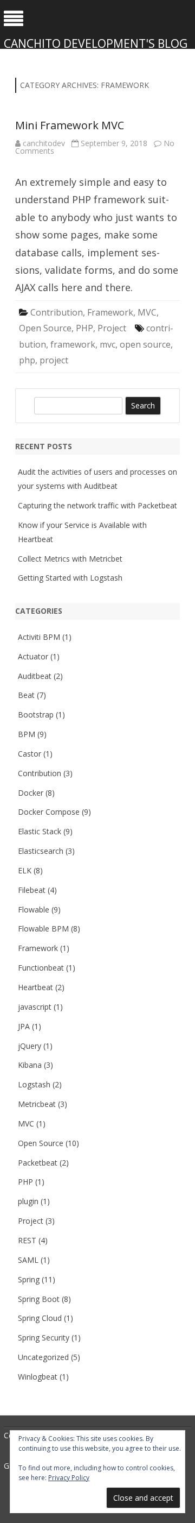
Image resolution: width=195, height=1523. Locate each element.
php (27, 360)
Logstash (34, 1084)
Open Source (45, 328)
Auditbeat (34, 676)
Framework (110, 312)
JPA (24, 1026)
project (54, 360)
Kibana (30, 1065)
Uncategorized (43, 1357)
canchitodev (44, 143)
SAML (28, 1260)
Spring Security (43, 1337)
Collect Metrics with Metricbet (70, 558)
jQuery (29, 1046)
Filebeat (32, 890)
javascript (34, 1007)
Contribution (56, 312)
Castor (29, 753)
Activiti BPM (39, 637)
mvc (107, 344)
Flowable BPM (43, 928)
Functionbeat (41, 967)
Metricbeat (37, 1104)
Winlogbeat (37, 1376)
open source (145, 344)
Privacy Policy (68, 1477)
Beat (26, 695)
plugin (28, 1201)
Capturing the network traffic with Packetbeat (97, 505)
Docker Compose (49, 812)
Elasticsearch (40, 851)
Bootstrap (36, 714)
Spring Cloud (40, 1318)
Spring (29, 1279)
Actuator (33, 656)
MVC (147, 312)
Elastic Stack (39, 831)
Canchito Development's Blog (95, 43)
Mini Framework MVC (69, 125)
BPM (26, 734)
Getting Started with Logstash (70, 577)
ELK (24, 870)
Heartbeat (35, 987)
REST (27, 1240)
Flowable (33, 909)
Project (112, 328)
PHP (84, 328)
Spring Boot (39, 1299)
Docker (30, 793)
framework (72, 344)
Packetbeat (37, 1162)
